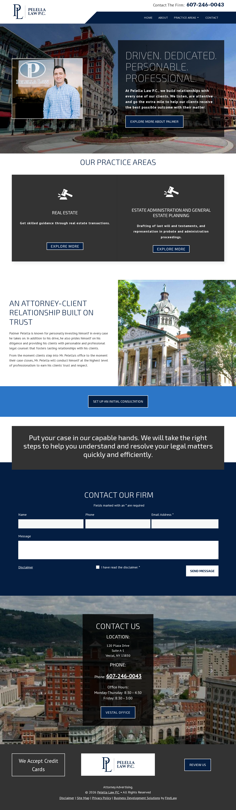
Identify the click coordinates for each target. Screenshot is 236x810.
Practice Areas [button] (185, 17)
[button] (232, 783)
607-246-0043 (205, 4)
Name (22, 514)
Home (148, 17)
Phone (89, 514)
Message (24, 536)
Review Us (197, 765)
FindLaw (171, 798)
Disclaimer (25, 567)
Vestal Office (118, 712)
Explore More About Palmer (154, 121)
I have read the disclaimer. (120, 567)
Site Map (83, 798)
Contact (211, 17)
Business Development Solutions (137, 798)
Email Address (162, 514)
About (163, 17)
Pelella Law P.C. (108, 792)
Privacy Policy (101, 798)
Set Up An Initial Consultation (118, 401)
